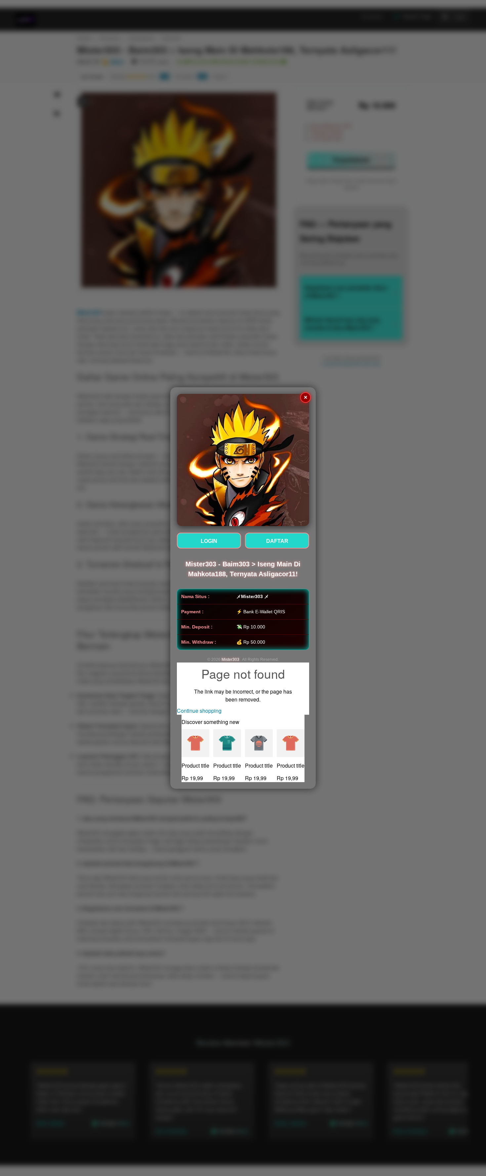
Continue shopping (199, 710)
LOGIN (209, 541)
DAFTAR (277, 541)
